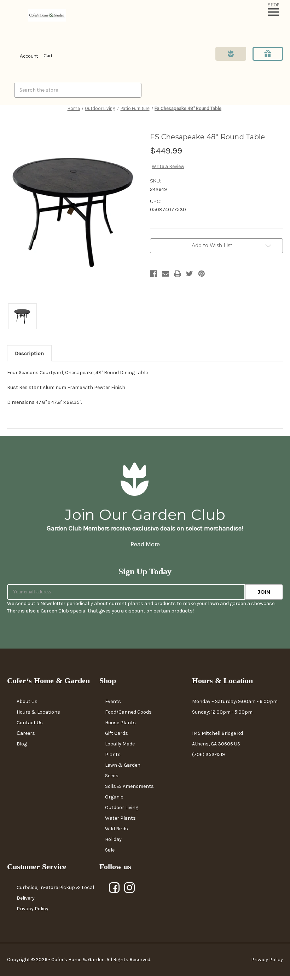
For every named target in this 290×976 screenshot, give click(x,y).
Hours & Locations (38, 712)
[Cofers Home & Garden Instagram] (129, 888)
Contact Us (30, 723)
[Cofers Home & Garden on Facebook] (114, 888)
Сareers (26, 733)
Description (29, 353)
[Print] (177, 274)
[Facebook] (153, 274)
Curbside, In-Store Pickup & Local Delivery (55, 892)
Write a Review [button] (168, 166)
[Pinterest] (201, 274)
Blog (22, 744)
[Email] (165, 274)
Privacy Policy (32, 909)
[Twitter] (189, 274)
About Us (27, 701)
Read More (145, 544)
